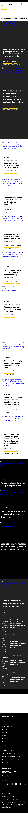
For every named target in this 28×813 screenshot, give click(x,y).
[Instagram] (12, 784)
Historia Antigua (14, 452)
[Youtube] (21, 784)
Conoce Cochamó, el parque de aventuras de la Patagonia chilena (13, 604)
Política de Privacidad (8, 796)
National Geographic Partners (11, 756)
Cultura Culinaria (15, 281)
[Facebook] (3, 784)
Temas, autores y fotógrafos (10, 753)
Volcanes (6, 212)
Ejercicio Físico (8, 375)
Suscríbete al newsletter (9, 1)
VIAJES (16, 18)
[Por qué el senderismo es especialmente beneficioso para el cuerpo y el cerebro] (14, 385)
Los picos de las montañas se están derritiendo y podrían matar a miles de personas (13, 547)
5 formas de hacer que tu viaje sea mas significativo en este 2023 (17, 679)
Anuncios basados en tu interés (10, 799)
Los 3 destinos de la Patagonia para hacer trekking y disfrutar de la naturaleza (13, 308)
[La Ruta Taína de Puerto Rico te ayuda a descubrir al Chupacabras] (14, 497)
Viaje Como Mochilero (9, 374)
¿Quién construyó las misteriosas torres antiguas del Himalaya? (18, 662)
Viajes (4, 8)
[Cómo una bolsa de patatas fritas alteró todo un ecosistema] (14, 222)
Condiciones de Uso (7, 793)
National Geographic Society (11, 759)
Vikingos (18, 64)
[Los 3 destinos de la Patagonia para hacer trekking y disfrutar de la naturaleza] (14, 292)
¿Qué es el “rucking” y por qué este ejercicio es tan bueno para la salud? (13, 364)
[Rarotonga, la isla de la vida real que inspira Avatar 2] (14, 469)
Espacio (4, 742)
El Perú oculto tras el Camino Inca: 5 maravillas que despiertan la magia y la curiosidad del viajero (14, 96)
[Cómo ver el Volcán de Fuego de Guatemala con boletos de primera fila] (14, 185)
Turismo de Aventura (9, 209)
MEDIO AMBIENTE (10, 230)
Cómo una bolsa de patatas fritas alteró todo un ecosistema (12, 236)
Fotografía (5, 738)
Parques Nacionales (16, 245)
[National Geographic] (2, 4)
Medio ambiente (7, 726)
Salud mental (7, 412)
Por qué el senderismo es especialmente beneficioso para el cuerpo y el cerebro (13, 401)
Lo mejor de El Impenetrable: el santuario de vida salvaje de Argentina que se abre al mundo (18, 623)
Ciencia (10, 8)
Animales (18, 8)
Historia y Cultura (17, 655)
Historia (4, 729)
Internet (6, 175)
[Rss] (25, 784)
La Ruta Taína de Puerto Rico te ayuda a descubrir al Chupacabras (13, 514)
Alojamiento (6, 64)
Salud (4, 723)
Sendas (12, 64)
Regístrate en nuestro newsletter (10, 772)
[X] (7, 784)
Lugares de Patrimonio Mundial (11, 110)
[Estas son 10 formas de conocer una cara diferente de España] (14, 258)
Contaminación (8, 244)
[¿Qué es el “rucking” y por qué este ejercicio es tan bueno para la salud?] (14, 348)
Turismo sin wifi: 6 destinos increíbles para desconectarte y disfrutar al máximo (12, 164)
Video (4, 745)
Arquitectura (7, 453)
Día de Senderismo (14, 175)
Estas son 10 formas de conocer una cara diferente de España (13, 272)
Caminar (15, 375)
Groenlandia (6, 61)
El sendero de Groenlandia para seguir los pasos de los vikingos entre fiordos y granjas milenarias (14, 52)
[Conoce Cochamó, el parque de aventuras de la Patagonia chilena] (14, 588)
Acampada (6, 174)
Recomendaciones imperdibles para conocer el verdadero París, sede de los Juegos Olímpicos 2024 (12, 439)
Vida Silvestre (7, 248)
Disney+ (24, 1)
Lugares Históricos (8, 109)
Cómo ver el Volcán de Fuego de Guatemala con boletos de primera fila (13, 200)
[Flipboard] (16, 784)
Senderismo (14, 61)
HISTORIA (6, 452)
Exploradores (6, 763)
